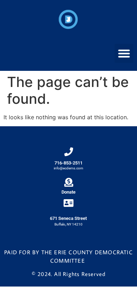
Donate (68, 192)
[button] (124, 53)
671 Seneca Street (68, 218)
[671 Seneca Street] (68, 203)
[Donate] (68, 182)
